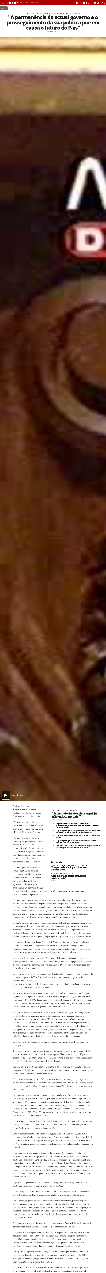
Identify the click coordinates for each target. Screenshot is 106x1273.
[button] (2, 2)
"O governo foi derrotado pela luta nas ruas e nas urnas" (78, 836)
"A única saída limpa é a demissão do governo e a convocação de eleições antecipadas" (78, 846)
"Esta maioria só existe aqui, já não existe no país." (74, 815)
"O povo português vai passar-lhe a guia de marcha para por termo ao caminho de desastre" (78, 831)
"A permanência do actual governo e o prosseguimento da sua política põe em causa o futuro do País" (77, 825)
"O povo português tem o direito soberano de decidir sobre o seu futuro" (76, 841)
